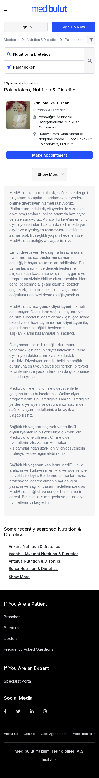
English (48, 759)
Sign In (25, 27)
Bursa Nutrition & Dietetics (33, 568)
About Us (11, 734)
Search (89, 60)
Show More (48, 174)
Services (11, 627)
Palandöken (74, 40)
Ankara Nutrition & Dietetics (34, 546)
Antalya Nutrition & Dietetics (35, 561)
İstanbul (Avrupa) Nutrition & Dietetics (43, 554)
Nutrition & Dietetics (42, 40)
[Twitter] (18, 711)
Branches (12, 617)
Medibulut (12, 40)
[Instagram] (45, 711)
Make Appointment (49, 155)
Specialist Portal (18, 681)
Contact (29, 734)
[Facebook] (5, 711)
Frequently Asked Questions (28, 649)
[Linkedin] (32, 711)
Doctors (11, 638)
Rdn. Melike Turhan (51, 103)
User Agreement (54, 734)
